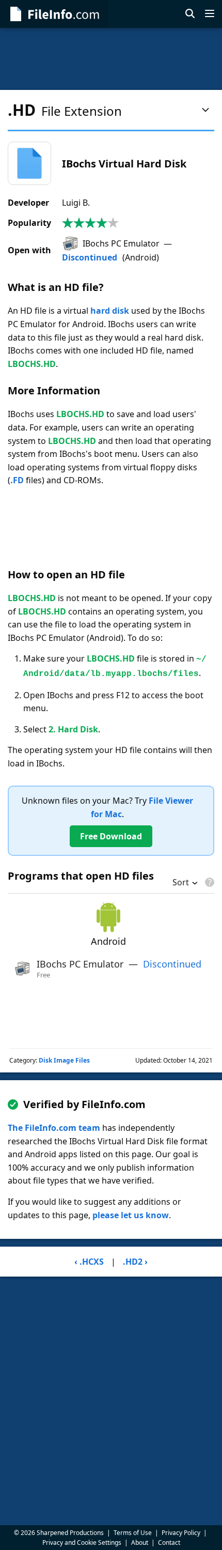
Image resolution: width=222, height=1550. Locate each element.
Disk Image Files (64, 1060)
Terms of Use (133, 1532)
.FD (17, 480)
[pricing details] (208, 882)
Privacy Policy (181, 1532)
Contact (169, 1542)
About (139, 1542)
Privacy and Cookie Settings (81, 1542)
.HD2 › (135, 1261)
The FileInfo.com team (54, 1127)
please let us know (130, 1215)
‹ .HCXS (89, 1261)
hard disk (109, 310)
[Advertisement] (111, 59)
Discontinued (89, 257)
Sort (180, 883)
